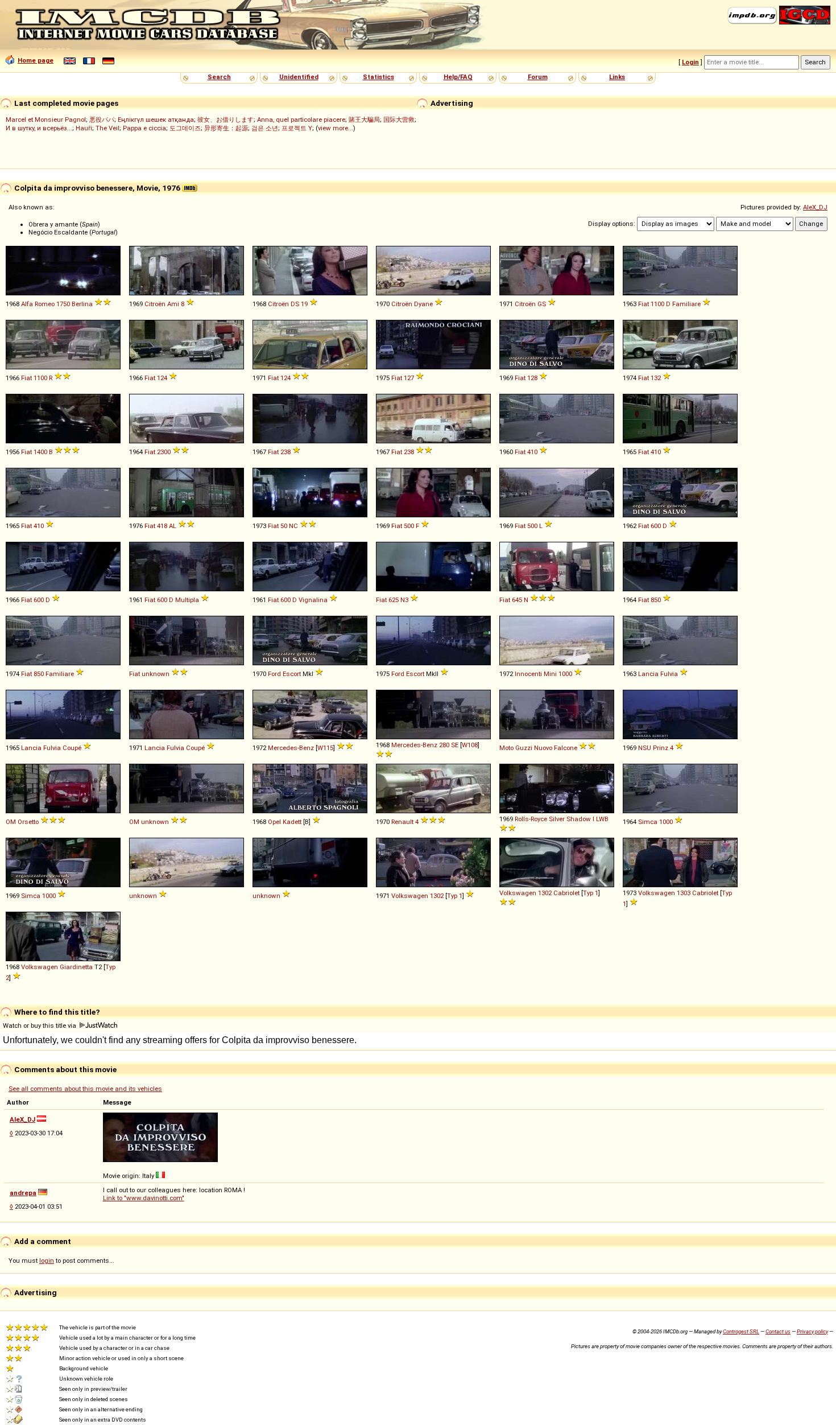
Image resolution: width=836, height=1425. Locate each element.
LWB (602, 819)
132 (656, 378)
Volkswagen (409, 896)
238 (285, 452)
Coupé (72, 748)
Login (690, 62)
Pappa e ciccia (144, 128)
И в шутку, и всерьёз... (39, 128)
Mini (550, 674)
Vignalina (313, 600)
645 (517, 600)
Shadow (578, 819)
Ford (274, 674)
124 (162, 378)
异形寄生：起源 (226, 128)
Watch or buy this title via (40, 1025)
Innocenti (528, 674)
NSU (644, 748)
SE (454, 745)
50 (283, 526)
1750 (63, 304)
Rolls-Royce (531, 819)
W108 (470, 745)
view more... (335, 128)
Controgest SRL (741, 1331)
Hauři (84, 128)
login (46, 1261)
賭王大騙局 (364, 119)
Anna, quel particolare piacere (301, 119)
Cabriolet (566, 893)
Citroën (154, 304)
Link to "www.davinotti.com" (143, 1198)
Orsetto (28, 822)
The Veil (107, 128)
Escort (292, 674)
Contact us (778, 1331)
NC (293, 526)
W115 (325, 748)
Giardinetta (76, 967)
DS (295, 304)
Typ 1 (454, 896)
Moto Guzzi (515, 748)
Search (219, 77)
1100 (657, 304)
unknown (155, 674)
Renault (402, 822)
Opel (274, 822)
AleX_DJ (815, 207)
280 (444, 745)
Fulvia (669, 674)
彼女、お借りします (225, 119)
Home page (35, 60)
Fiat (643, 304)
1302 (437, 896)
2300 (164, 452)
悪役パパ (101, 119)
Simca (647, 822)
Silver (557, 819)
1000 (565, 674)
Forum (538, 77)
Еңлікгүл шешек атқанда (156, 119)
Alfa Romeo (38, 304)
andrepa (23, 1193)
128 (532, 378)
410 (532, 452)
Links (617, 77)
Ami (173, 304)
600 (656, 526)
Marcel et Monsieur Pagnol (46, 119)
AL (172, 526)
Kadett (292, 822)
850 (656, 600)
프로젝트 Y (297, 128)
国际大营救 (399, 119)
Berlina (82, 304)
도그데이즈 (185, 128)
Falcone (565, 748)
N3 (404, 600)
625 (393, 600)
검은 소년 (264, 128)
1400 (40, 452)
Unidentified (298, 77)
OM (11, 822)
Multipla (187, 600)
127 (409, 378)
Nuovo (543, 748)
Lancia (648, 674)
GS (541, 304)
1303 (683, 893)
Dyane (423, 304)
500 (409, 526)
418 (162, 526)
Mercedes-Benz (291, 748)
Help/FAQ (458, 77)
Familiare (686, 304)
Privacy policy (812, 1331)
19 (304, 304)
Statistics (378, 77)
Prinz (660, 748)
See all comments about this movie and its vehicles (85, 1089)
